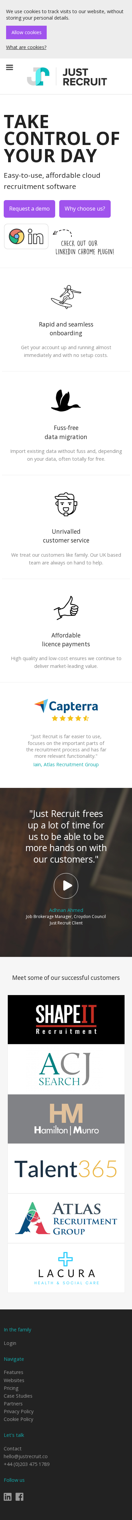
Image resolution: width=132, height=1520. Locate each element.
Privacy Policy (19, 1411)
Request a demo (29, 208)
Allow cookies (27, 32)
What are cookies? (26, 47)
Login (10, 1343)
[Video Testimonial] (66, 885)
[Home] (67, 76)
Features (13, 1372)
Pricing (11, 1388)
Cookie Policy (18, 1419)
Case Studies (18, 1396)
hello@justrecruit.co (26, 1456)
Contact (13, 1448)
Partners (13, 1403)
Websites (14, 1380)
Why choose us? (85, 208)
